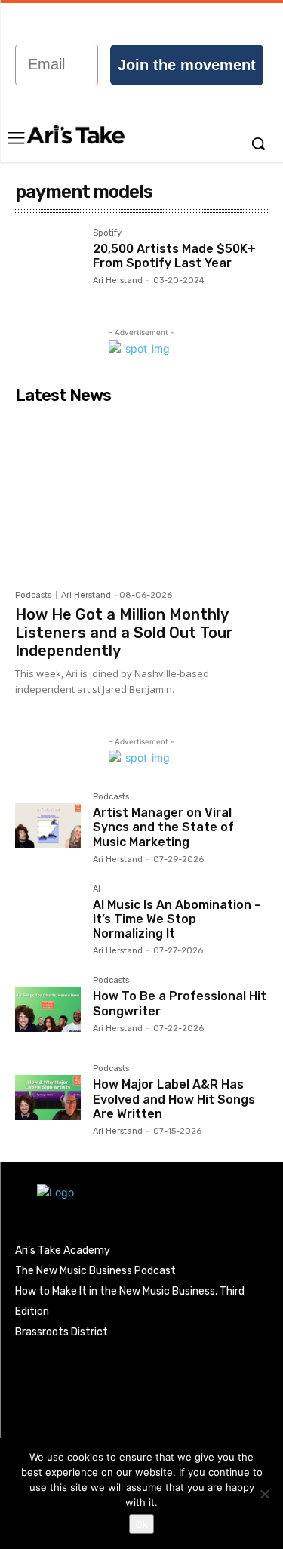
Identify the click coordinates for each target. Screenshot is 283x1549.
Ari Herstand (118, 280)
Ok (141, 1524)
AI (96, 889)
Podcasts (33, 595)
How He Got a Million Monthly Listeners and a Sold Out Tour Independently (124, 632)
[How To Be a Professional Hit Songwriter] (48, 1009)
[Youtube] (142, 1363)
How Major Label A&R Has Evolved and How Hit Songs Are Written (174, 1098)
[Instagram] (49, 1363)
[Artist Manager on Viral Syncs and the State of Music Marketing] (48, 825)
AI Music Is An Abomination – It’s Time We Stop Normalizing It (177, 919)
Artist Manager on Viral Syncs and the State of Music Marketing (163, 826)
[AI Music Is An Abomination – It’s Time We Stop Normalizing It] (48, 917)
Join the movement (187, 65)
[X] (112, 1363)
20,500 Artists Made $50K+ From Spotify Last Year (174, 256)
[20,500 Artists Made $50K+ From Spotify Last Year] (48, 261)
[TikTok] (80, 1363)
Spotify (107, 233)
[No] (264, 1493)
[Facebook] (17, 1363)
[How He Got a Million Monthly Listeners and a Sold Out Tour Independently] (141, 496)
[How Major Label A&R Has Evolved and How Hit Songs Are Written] (48, 1097)
